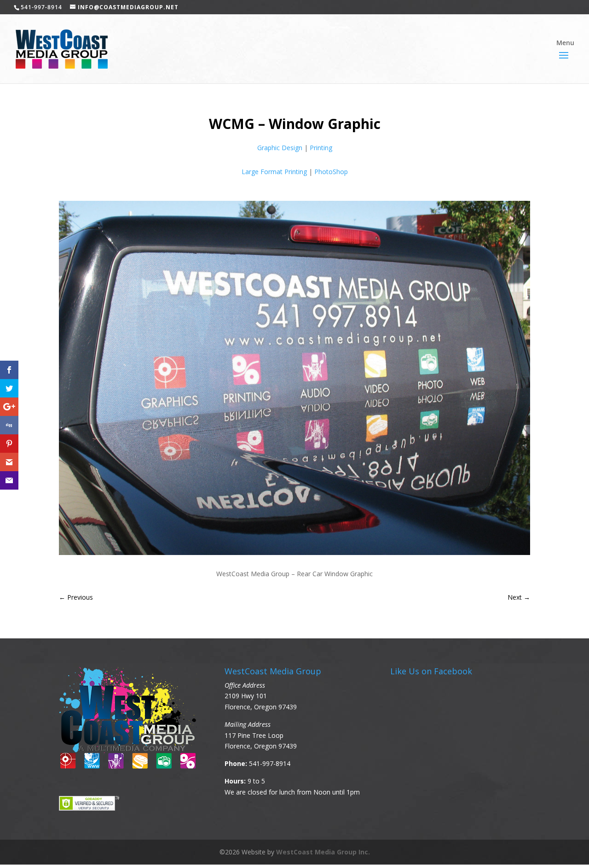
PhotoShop (331, 171)
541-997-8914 (269, 763)
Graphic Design (279, 147)
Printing (321, 147)
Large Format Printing (274, 171)
